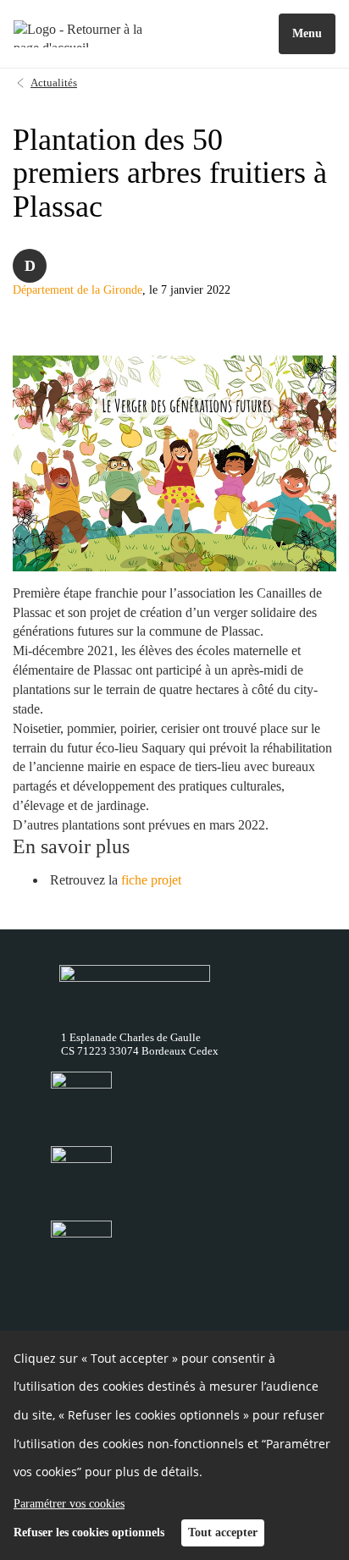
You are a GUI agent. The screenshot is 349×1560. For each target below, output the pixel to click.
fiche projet (151, 880)
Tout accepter (223, 1532)
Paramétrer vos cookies (69, 1503)
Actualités (53, 82)
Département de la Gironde (77, 290)
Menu (307, 33)
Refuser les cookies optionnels (89, 1532)
